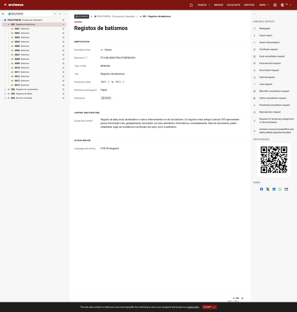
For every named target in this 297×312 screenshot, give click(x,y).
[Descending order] (60, 13)
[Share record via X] (268, 189)
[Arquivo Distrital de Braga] (14, 5)
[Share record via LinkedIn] (274, 189)
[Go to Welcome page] (191, 5)
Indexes (218, 5)
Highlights (233, 5)
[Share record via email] (286, 189)
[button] (203, 5)
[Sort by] (55, 13)
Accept (207, 307)
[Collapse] (65, 13)
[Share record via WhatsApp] (280, 189)
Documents (81, 16)
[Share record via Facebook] (261, 189)
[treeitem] (37, 54)
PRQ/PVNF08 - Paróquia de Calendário (116, 16)
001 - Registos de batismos (157, 16)
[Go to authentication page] (275, 5)
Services (249, 5)
